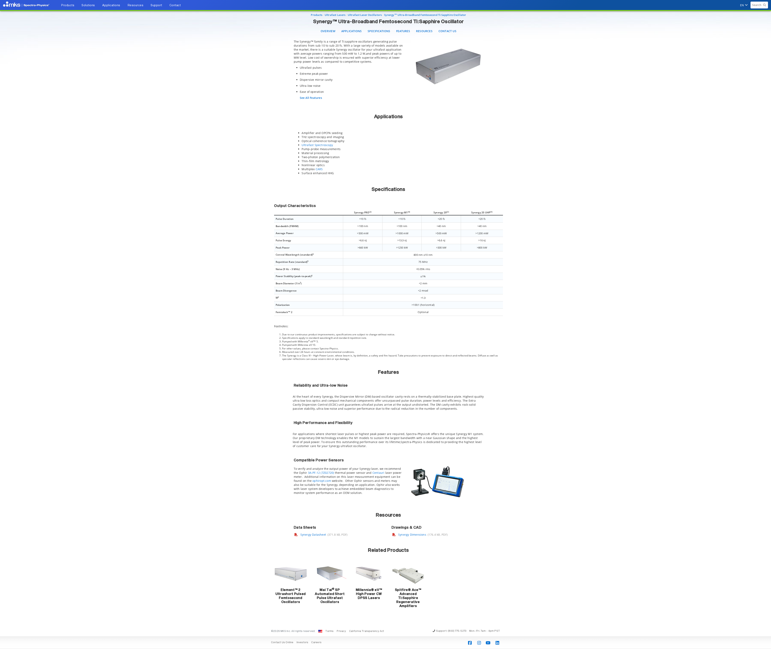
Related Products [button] (388, 550)
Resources (424, 31)
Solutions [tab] (88, 5)
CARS (319, 169)
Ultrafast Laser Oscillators (365, 15)
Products (316, 15)
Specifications (379, 31)
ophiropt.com (321, 481)
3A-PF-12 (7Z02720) (321, 473)
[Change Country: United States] (320, 631)
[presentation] (385, 324)
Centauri (378, 473)
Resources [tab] (135, 5)
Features (403, 31)
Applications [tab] (111, 5)
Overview (328, 31)
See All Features (311, 98)
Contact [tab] (175, 5)
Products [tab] (67, 5)
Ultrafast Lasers (335, 15)
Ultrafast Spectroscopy (317, 145)
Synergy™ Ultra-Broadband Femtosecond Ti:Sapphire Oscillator (425, 15)
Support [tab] (156, 5)
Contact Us (447, 31)
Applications (351, 31)
